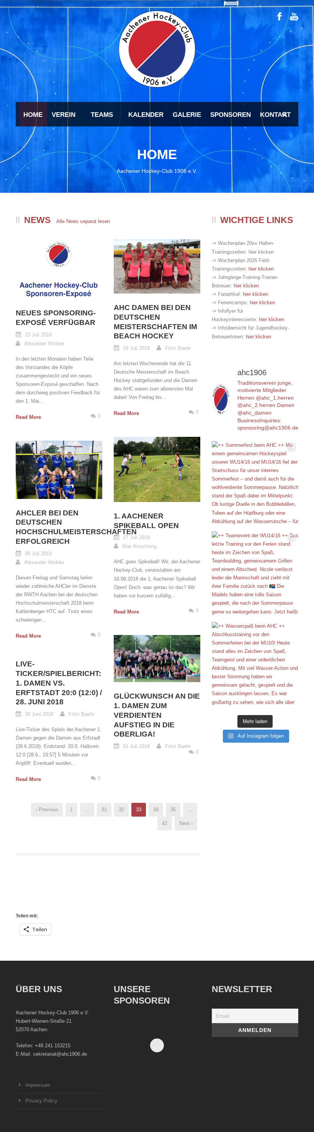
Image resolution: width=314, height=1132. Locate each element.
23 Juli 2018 (38, 335)
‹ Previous (47, 809)
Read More (28, 417)
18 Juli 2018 (136, 348)
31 (104, 809)
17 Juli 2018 (136, 537)
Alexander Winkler (44, 343)
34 (156, 809)
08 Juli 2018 (38, 553)
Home (33, 114)
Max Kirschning (139, 546)
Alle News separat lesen (83, 221)
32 (121, 809)
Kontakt (275, 114)
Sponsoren (230, 114)
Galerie (187, 114)
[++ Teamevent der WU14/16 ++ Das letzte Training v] (255, 575)
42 (164, 823)
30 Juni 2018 (39, 714)
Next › (186, 823)
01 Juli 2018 (136, 746)
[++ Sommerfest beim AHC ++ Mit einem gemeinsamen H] (255, 484)
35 (173, 809)
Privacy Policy (41, 1101)
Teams (102, 114)
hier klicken (261, 269)
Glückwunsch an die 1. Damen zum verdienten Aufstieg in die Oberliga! (157, 715)
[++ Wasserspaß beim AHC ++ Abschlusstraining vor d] (255, 665)
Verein (63, 114)
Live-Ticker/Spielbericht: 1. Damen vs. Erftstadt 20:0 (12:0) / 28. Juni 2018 (59, 683)
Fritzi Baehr (178, 348)
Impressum (37, 1085)
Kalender (146, 114)
